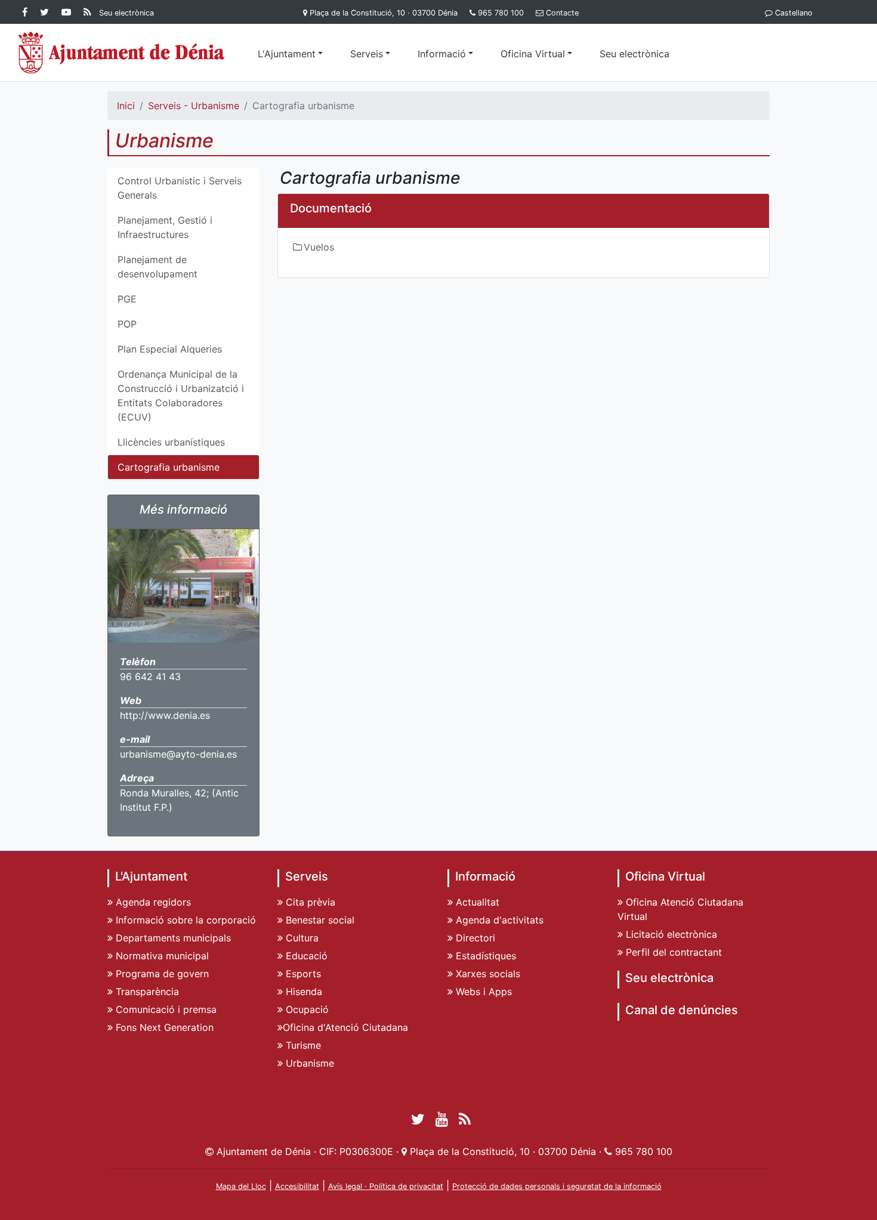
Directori (474, 938)
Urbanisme (308, 1063)
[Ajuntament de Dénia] (122, 52)
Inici (126, 106)
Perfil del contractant (672, 952)
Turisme (302, 1045)
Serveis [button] (366, 54)
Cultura (301, 938)
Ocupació (306, 1009)
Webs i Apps (482, 991)
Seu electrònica (634, 54)
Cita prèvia (309, 902)
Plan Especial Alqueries (170, 349)
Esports (302, 974)
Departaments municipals (172, 938)
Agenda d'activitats (498, 920)
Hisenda (302, 991)
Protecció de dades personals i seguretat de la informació (557, 1186)
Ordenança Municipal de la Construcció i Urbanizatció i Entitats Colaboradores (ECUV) (181, 395)
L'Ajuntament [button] (287, 54)
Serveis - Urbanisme (193, 106)
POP (127, 324)
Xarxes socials (486, 974)
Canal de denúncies (681, 1010)
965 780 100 (501, 12)
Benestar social (318, 920)
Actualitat (476, 902)
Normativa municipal (161, 956)
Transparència (146, 991)
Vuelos (319, 247)
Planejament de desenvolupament (157, 267)
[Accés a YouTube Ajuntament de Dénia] (68, 12)
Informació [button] (442, 54)
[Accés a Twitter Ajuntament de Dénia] (47, 12)
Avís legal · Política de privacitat (385, 1186)
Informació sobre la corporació (184, 920)
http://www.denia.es (165, 715)
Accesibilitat (297, 1186)
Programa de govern (161, 974)
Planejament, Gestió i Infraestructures (165, 227)
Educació (305, 956)
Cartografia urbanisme (169, 467)
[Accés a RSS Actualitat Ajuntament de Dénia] (87, 12)
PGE (127, 299)
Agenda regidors (152, 902)
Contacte (562, 12)
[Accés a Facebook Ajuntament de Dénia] (27, 12)
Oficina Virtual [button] (533, 54)
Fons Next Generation (163, 1027)
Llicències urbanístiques (171, 442)
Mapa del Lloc (241, 1186)
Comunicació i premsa (165, 1009)
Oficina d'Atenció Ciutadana (345, 1027)
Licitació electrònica (670, 934)
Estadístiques (484, 956)
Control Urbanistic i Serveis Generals (180, 188)
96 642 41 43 (150, 676)
